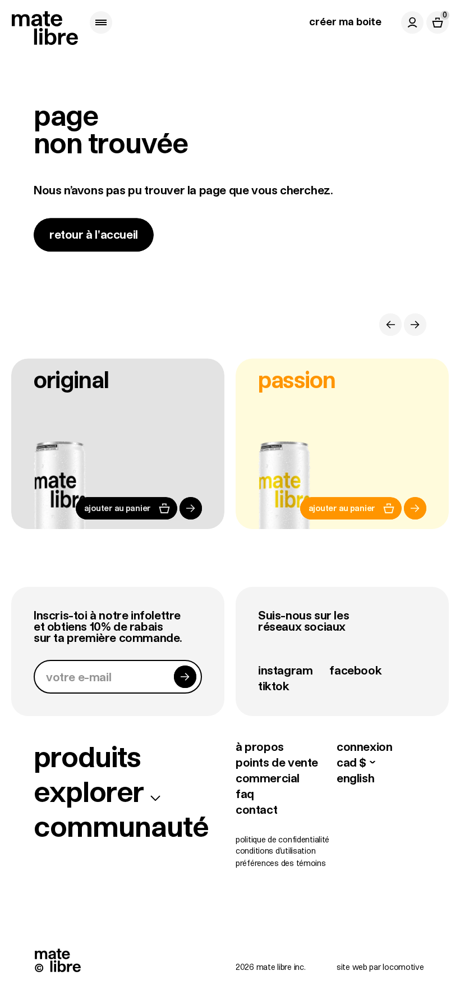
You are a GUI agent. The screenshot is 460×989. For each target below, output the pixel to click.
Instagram (285, 670)
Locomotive (403, 967)
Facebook (355, 670)
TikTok (273, 685)
